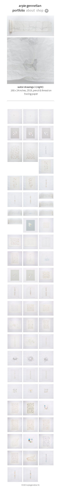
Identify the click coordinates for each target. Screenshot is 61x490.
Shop (39, 10)
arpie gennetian (30, 6)
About (30, 10)
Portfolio (18, 10)
